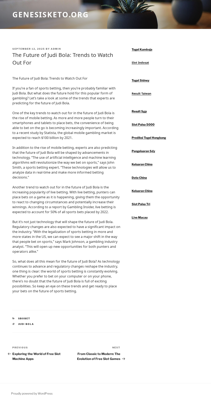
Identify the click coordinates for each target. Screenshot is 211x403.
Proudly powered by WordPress (32, 393)
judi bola (26, 324)
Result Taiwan (141, 93)
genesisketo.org (50, 14)
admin (56, 48)
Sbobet (24, 318)
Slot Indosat (140, 63)
